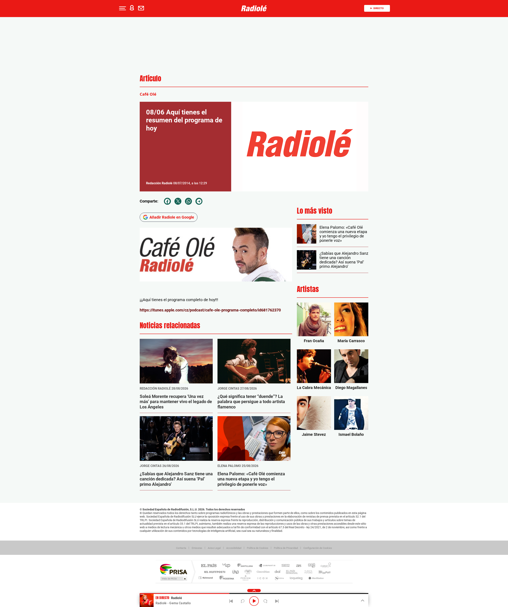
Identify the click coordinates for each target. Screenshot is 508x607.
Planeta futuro (307, 571)
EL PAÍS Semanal (292, 571)
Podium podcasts (245, 577)
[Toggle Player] (362, 600)
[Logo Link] (254, 8)
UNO (236, 571)
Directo (378, 8)
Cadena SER (284, 565)
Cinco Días (262, 571)
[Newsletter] (142, 8)
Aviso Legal (214, 547)
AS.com (297, 565)
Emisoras (197, 547)
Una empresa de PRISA (173, 569)
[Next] (277, 601)
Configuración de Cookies (317, 547)
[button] (122, 8)
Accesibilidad (233, 547)
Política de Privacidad (286, 547)
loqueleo (296, 577)
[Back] (231, 601)
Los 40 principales (227, 565)
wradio (247, 571)
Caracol (325, 565)
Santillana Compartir (267, 565)
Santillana (246, 565)
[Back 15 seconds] (242, 601)
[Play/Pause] (254, 601)
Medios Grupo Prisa (173, 578)
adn (310, 565)
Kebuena (321, 571)
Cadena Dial (278, 571)
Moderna (225, 577)
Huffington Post (214, 571)
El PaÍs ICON (262, 577)
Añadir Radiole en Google (171, 217)
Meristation (315, 577)
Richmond (206, 577)
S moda (278, 577)
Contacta (181, 547)
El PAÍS (208, 565)
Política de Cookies (257, 547)
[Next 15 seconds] (265, 601)
